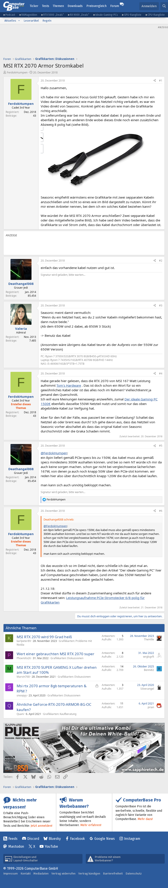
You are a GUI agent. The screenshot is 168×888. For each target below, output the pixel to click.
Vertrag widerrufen (63, 873)
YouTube (51, 846)
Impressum (10, 873)
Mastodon (16, 846)
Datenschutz (134, 873)
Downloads (75, 6)
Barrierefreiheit (113, 873)
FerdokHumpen (17, 72)
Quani (20, 714)
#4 (160, 373)
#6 (160, 511)
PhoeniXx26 (24, 658)
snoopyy (22, 695)
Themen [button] (58, 6)
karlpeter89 (24, 641)
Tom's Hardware (68, 385)
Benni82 (149, 670)
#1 (160, 80)
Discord (33, 839)
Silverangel (147, 689)
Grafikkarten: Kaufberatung (59, 714)
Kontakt (26, 873)
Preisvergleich (96, 6)
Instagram (132, 839)
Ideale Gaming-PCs (106, 14)
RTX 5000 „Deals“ (53, 14)
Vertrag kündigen (89, 873)
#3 (160, 305)
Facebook (77, 839)
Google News (104, 839)
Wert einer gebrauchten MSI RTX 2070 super (55, 653)
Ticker (34, 6)
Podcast (10, 14)
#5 (160, 445)
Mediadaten (41, 873)
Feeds (13, 839)
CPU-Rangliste (156, 14)
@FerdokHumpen (54, 453)
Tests (45, 6)
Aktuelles (10, 20)
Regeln (46, 20)
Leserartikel (31, 20)
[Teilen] (155, 80)
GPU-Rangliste (132, 14)
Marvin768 (23, 677)
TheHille (149, 639)
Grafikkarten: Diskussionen (67, 658)
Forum (114, 6)
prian (151, 707)
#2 (160, 260)
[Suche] (164, 6)
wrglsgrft (148, 656)
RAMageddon (29, 14)
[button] (19, 20)
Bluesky (55, 839)
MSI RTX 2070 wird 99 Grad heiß (44, 636)
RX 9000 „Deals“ (79, 14)
